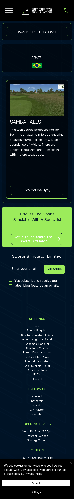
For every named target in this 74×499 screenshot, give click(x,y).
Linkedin (37, 405)
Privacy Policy (33, 474)
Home (37, 326)
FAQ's (37, 374)
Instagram (37, 401)
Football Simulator (37, 361)
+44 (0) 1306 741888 (39, 457)
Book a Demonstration (37, 352)
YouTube (37, 414)
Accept (36, 483)
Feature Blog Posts (37, 357)
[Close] (68, 465)
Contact (37, 379)
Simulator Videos (37, 348)
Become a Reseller (37, 344)
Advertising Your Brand (37, 339)
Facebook (37, 396)
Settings (36, 492)
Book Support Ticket (37, 366)
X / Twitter (37, 409)
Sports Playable (37, 330)
